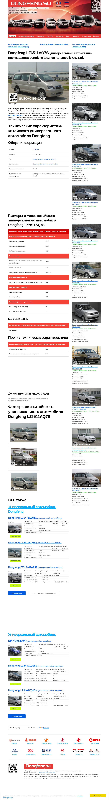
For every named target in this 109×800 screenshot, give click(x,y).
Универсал (40, 36)
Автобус (50, 36)
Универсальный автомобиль (32, 634)
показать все (16, 593)
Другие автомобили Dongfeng (44, 593)
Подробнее (15, 536)
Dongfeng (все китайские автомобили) (54, 44)
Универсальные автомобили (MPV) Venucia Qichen (85, 411)
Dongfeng (36, 149)
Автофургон (86, 36)
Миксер (96, 36)
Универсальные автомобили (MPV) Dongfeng (84, 85)
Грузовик (75, 36)
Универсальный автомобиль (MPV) (44, 159)
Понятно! (97, 795)
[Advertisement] (32, 196)
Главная (12, 36)
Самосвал (59, 36)
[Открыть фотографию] (38, 82)
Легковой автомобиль (26, 36)
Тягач (68, 36)
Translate (46, 728)
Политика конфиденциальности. (47, 772)
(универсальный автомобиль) (35, 518)
